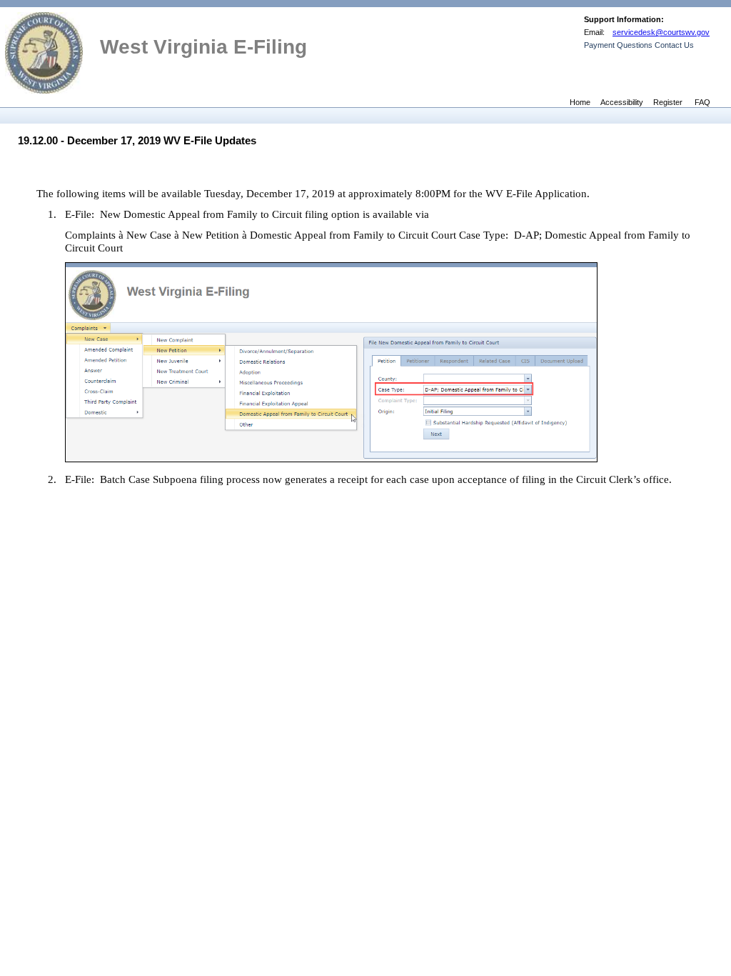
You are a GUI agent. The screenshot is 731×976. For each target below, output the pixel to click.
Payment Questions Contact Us (639, 45)
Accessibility (621, 101)
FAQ (702, 101)
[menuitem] (10, 115)
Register (667, 101)
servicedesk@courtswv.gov (661, 32)
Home (580, 101)
